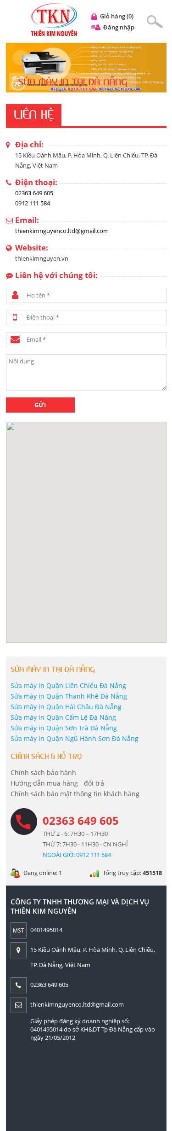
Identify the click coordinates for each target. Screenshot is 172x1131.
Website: (31, 248)
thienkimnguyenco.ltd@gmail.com (62, 231)
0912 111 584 (32, 203)
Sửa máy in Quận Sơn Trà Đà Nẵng (64, 727)
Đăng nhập (118, 27)
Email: (27, 220)
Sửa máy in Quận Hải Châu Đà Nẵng (66, 706)
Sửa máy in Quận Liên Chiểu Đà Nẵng (68, 685)
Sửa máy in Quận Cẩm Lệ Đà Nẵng (63, 717)
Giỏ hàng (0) (116, 16)
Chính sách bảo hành (43, 772)
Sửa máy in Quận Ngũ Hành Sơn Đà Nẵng (75, 738)
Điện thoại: (36, 182)
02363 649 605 (34, 193)
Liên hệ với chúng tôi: (56, 275)
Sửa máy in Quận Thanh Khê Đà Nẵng (69, 696)
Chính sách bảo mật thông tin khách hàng (75, 793)
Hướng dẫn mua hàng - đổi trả (57, 783)
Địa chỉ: (29, 145)
